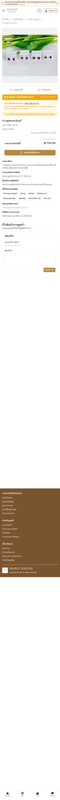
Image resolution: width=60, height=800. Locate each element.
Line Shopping (8, 560)
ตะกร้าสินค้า (7, 525)
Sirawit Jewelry (23, 108)
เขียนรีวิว (8, 250)
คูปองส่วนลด (7, 505)
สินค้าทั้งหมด (7, 497)
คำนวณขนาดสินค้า (10, 529)
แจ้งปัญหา (6, 533)
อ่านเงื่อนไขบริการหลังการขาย (14, 207)
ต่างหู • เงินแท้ (8, 129)
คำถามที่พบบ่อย (8, 552)
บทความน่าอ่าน (8, 513)
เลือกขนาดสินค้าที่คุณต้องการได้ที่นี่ (43, 133)
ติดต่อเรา (6, 548)
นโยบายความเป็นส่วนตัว (12, 556)
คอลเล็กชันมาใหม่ (9, 509)
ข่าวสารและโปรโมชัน (10, 536)
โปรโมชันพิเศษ (8, 501)
